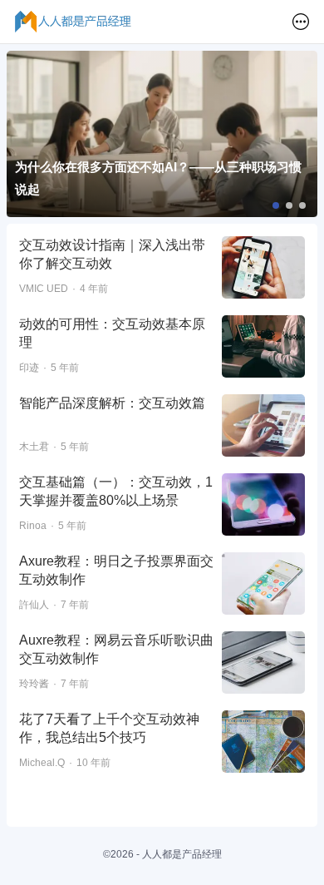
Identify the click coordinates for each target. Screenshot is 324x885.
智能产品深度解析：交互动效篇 (112, 403)
